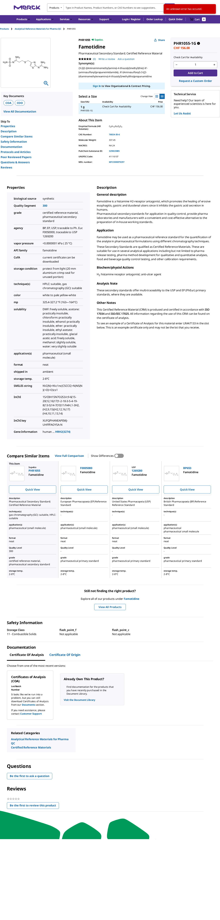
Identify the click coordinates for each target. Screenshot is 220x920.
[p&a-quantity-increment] (214, 64)
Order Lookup (154, 19)
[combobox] (111, 7)
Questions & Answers (15, 162)
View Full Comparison (69, 456)
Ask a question (126, 59)
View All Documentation (19, 111)
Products (4, 28)
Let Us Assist (182, 113)
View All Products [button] (109, 607)
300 (45, 206)
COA (8, 103)
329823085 (114, 151)
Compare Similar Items (16, 136)
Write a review (106, 59)
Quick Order (176, 19)
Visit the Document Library (79, 699)
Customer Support (31, 713)
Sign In (97, 86)
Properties (8, 126)
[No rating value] (86, 59)
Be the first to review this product (34, 806)
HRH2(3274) (62, 432)
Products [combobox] (54, 7)
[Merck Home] (27, 7)
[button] (131, 19)
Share (161, 40)
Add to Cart (195, 73)
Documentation (11, 147)
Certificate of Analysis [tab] (27, 655)
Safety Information (14, 141)
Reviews (6, 167)
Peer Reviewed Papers (16, 157)
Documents (28, 704)
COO (20, 103)
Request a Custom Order (195, 81)
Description (8, 131)
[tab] (7, 29)
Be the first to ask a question (29, 776)
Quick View (32, 489)
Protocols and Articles (16, 152)
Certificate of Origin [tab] (64, 655)
